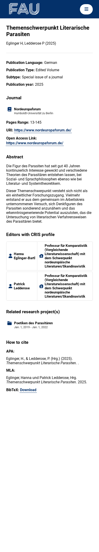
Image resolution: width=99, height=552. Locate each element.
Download (28, 390)
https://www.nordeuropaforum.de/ (42, 130)
